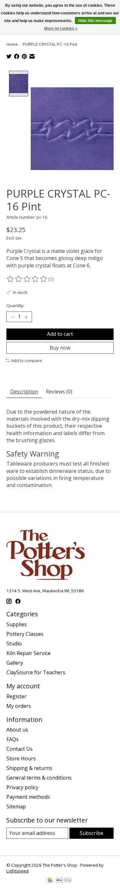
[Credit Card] (50, 881)
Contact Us (19, 748)
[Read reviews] (27, 279)
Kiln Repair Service (28, 653)
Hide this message (95, 21)
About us (17, 729)
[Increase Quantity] (26, 317)
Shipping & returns (29, 768)
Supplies (16, 624)
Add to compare (26, 360)
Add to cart (60, 333)
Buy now (60, 347)
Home (12, 44)
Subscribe (91, 833)
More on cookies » (60, 28)
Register (16, 696)
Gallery (14, 662)
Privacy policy (22, 787)
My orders (18, 705)
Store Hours (21, 758)
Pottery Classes (25, 633)
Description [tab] (24, 391)
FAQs (12, 739)
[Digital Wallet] (64, 881)
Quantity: (15, 305)
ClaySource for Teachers (35, 672)
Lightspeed (17, 871)
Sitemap (16, 806)
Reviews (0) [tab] (59, 391)
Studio (14, 643)
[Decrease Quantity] (12, 317)
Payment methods (28, 796)
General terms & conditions (39, 777)
